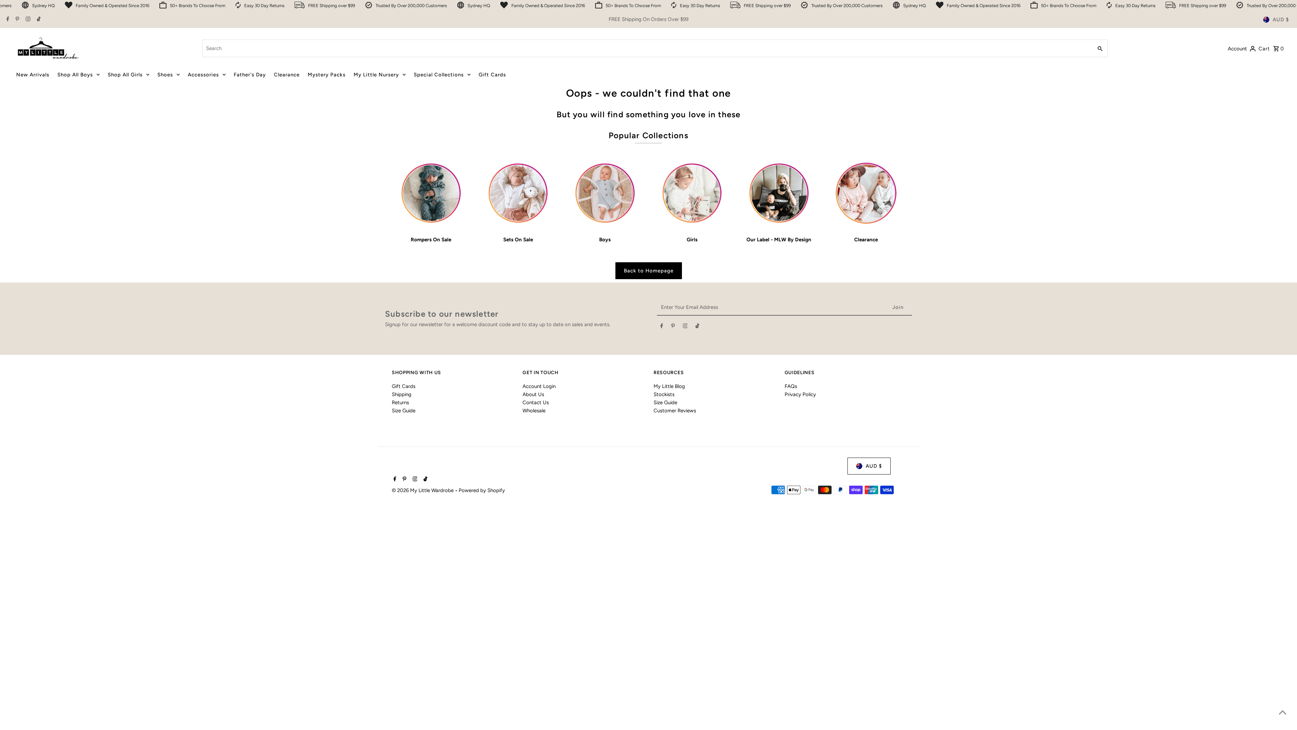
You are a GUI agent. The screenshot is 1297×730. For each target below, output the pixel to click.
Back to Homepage (648, 271)
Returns (400, 402)
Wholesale (534, 411)
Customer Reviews (675, 411)
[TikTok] (38, 19)
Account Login (539, 386)
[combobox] (647, 48)
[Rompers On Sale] (431, 193)
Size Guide (403, 411)
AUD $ (1281, 20)
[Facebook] (7, 19)
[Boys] (605, 193)
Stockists (664, 394)
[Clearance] (866, 193)
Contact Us (536, 402)
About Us (533, 394)
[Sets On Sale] (518, 193)
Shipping (401, 394)
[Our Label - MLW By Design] (779, 193)
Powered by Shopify (482, 490)
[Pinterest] (16, 19)
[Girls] (692, 193)
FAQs (791, 386)
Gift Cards (403, 386)
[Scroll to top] (1282, 712)
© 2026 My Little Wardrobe (423, 490)
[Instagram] (27, 19)
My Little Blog (669, 386)
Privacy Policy (800, 394)
